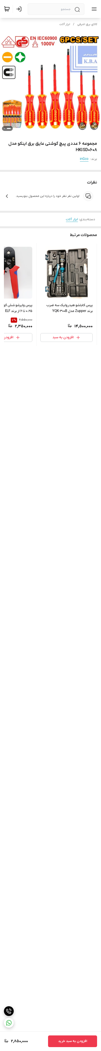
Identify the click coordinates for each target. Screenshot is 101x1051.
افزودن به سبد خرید (72, 1041)
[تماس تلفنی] (9, 1011)
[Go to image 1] (9, 128)
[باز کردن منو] (93, 9)
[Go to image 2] (4, 128)
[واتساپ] (9, 1023)
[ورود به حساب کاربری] (20, 9)
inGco (84, 159)
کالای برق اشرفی (87, 24)
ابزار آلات (64, 24)
